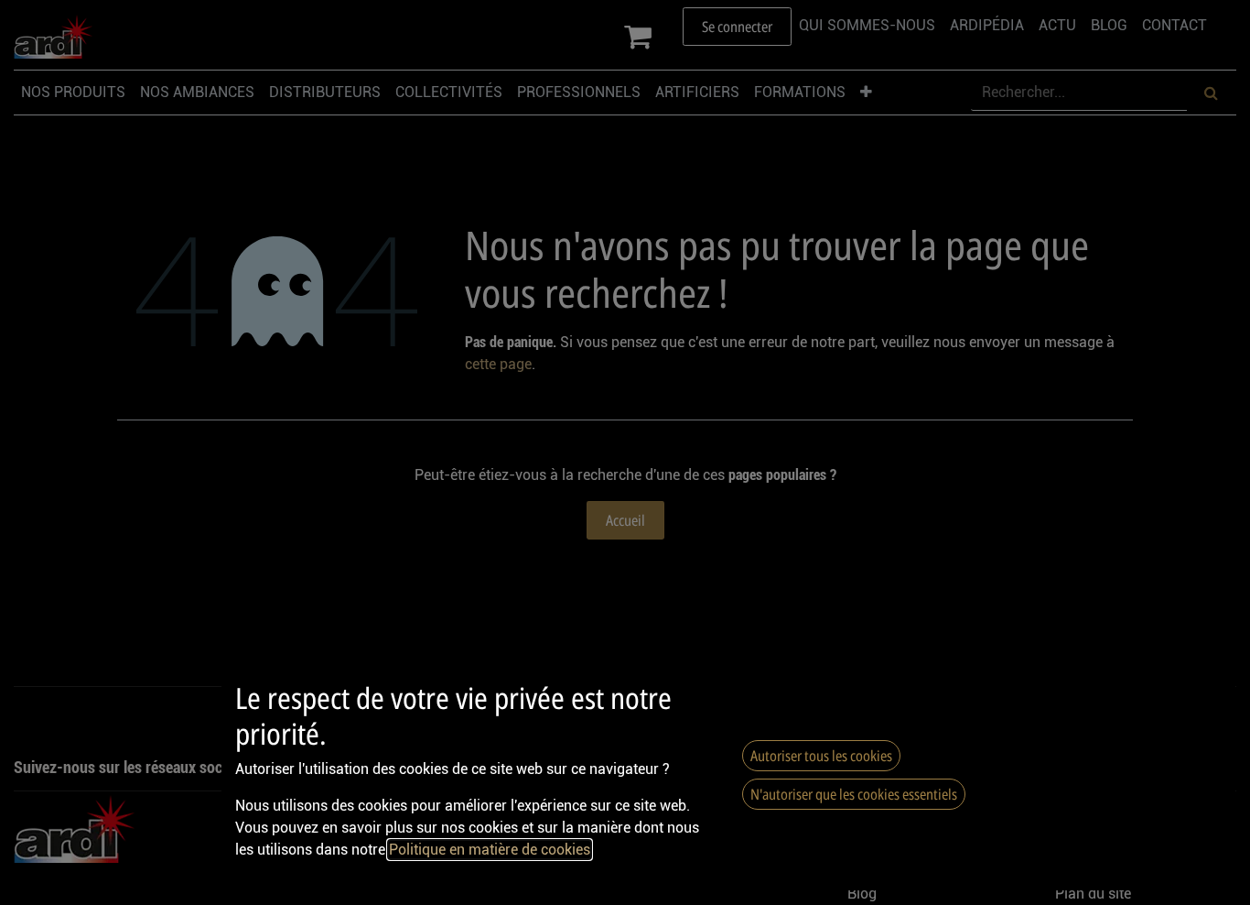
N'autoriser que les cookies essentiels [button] (853, 794)
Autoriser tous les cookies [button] (821, 756)
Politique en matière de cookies (489, 849)
